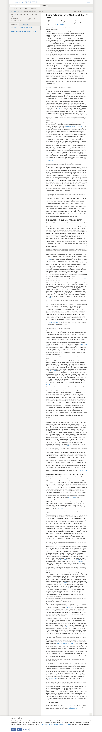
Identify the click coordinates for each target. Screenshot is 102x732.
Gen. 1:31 (55, 180)
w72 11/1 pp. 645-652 (16, 11)
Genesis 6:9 (79, 561)
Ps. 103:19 (60, 25)
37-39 (67, 583)
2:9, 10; (54, 322)
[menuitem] (91, 5)
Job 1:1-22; (49, 322)
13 (68, 588)
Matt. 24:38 (69, 607)
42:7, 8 (57, 322)
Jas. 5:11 (49, 298)
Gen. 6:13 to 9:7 (53, 678)
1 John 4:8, (48, 540)
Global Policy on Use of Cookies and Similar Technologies (55, 724)
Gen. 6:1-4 (65, 627)
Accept (14, 729)
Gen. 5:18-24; (63, 560)
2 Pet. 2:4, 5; (67, 643)
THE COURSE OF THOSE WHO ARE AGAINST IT (22, 27)
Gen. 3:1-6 (66, 446)
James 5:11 (84, 278)
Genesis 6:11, (64, 588)
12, (84, 470)
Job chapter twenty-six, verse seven (74, 126)
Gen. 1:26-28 (53, 371)
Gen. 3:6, (81, 470)
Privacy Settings (26, 726)
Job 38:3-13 (50, 160)
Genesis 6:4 (49, 610)
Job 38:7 (49, 259)
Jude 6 (72, 643)
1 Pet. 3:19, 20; (60, 643)
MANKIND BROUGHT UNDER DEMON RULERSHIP (23, 31)
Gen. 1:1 (61, 108)
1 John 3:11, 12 (59, 508)
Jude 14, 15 (76, 560)
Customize (26, 729)
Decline (19, 729)
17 (86, 470)
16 (52, 540)
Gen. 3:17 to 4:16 (72, 497)
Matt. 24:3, (63, 583)
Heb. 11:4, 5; (70, 560)
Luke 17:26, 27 (73, 708)
